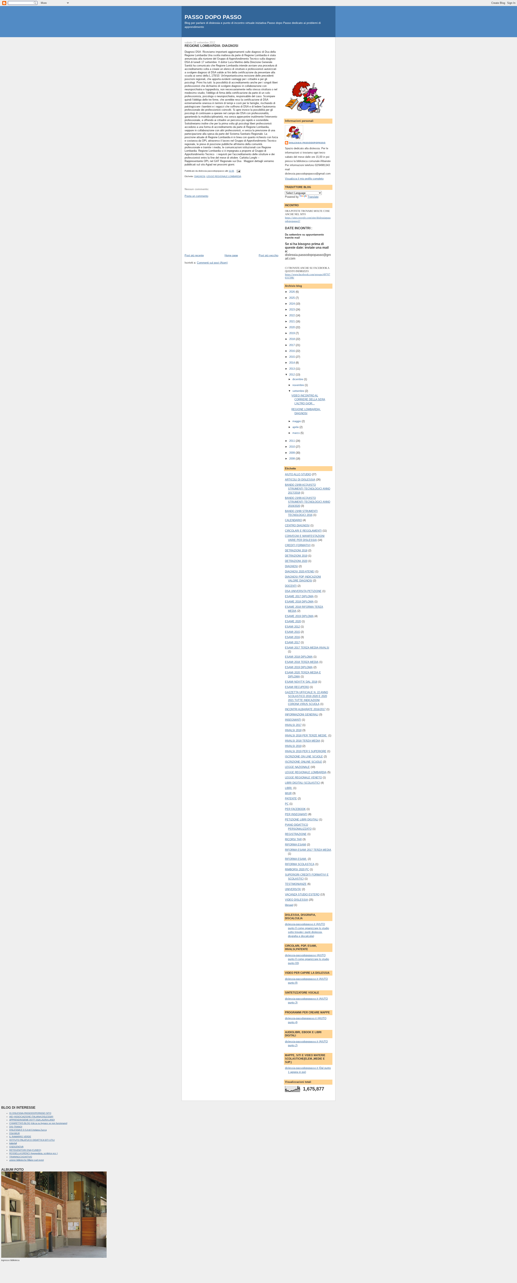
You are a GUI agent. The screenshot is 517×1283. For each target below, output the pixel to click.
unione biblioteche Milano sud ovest (26, 1160)
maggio (297, 421)
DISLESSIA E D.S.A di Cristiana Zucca (28, 1130)
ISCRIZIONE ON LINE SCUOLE (304, 756)
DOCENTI (291, 585)
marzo (296, 432)
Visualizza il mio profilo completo (304, 178)
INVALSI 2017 (293, 725)
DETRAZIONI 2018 (296, 550)
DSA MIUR (14, 1133)
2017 (292, 345)
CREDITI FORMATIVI (298, 545)
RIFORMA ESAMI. (296, 858)
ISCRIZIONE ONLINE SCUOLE (303, 761)
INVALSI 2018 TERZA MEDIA (302, 740)
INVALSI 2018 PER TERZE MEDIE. (306, 735)
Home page (231, 255)
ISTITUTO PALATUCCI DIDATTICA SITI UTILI (32, 1140)
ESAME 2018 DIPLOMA (299, 601)
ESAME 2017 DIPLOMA (299, 596)
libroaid (289, 905)
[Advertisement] (215, 225)
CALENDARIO (293, 520)
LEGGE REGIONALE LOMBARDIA (223, 176)
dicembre (298, 379)
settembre (298, 390)
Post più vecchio (268, 255)
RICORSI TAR (293, 839)
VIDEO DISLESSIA (296, 899)
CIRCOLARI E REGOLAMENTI (303, 530)
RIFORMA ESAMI (295, 844)
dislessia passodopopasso (307, 143)
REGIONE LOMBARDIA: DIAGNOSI (211, 45)
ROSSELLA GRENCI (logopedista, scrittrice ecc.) (33, 1153)
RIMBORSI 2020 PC (297, 869)
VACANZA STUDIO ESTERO (302, 894)
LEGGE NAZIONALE (297, 767)
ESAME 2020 (293, 621)
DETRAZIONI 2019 (296, 555)
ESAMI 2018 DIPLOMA (299, 656)
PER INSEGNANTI (296, 814)
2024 (292, 303)
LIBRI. (288, 788)
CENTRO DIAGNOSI (297, 525)
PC (287, 803)
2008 (292, 458)
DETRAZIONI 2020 (296, 561)
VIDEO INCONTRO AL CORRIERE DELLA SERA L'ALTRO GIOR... (308, 399)
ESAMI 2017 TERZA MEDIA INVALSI (307, 647)
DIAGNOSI (199, 176)
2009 (292, 452)
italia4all (13, 1143)
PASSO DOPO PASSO (213, 17)
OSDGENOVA (16, 1146)
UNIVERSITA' (293, 889)
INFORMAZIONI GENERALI (301, 714)
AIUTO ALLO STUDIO (298, 474)
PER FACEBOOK (295, 809)
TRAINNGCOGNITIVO (20, 1157)
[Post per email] (238, 171)
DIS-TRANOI (15, 1126)
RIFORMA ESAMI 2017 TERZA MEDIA (308, 849)
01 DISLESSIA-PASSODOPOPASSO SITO (30, 1113)
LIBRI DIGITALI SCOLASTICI (302, 782)
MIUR (288, 793)
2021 (292, 321)
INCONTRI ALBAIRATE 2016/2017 (305, 709)
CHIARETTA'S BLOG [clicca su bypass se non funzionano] (38, 1123)
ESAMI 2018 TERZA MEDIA (301, 662)
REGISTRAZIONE (296, 834)
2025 (292, 297)
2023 (292, 309)
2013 (292, 368)
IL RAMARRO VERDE (20, 1136)
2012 (292, 374)
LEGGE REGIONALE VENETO (303, 777)
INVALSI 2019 (293, 746)
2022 (292, 315)
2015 (292, 356)
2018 (292, 339)
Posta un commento (196, 196)
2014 (292, 362)
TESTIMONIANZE (296, 883)
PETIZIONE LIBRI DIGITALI (301, 819)
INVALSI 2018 (293, 730)
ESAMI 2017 (292, 642)
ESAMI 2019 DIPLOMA (299, 667)
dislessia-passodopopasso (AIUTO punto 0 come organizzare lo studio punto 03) (307, 959)
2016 (292, 350)
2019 (292, 333)
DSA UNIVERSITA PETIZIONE (303, 591)
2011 (292, 440)
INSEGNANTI (293, 719)
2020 (292, 327)
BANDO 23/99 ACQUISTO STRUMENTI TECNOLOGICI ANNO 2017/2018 (307, 488)
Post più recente (194, 255)
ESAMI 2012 (292, 626)
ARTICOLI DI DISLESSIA (300, 479)
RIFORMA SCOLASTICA (299, 864)
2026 (292, 291)
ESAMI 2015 (292, 631)
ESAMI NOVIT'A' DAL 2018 (301, 681)
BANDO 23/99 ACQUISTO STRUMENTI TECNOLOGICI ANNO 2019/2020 (307, 501)
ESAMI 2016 (292, 637)
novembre (298, 385)
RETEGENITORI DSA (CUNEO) (25, 1150)
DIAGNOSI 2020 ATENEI (299, 571)
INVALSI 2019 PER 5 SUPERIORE (305, 751)
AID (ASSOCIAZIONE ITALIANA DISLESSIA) (31, 1116)
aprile (295, 427)
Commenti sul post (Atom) (212, 262)
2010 (292, 446)
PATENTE (291, 798)
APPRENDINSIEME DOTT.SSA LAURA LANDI (32, 1120)
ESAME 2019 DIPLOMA (299, 616)
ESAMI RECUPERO (297, 687)
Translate (313, 196)
